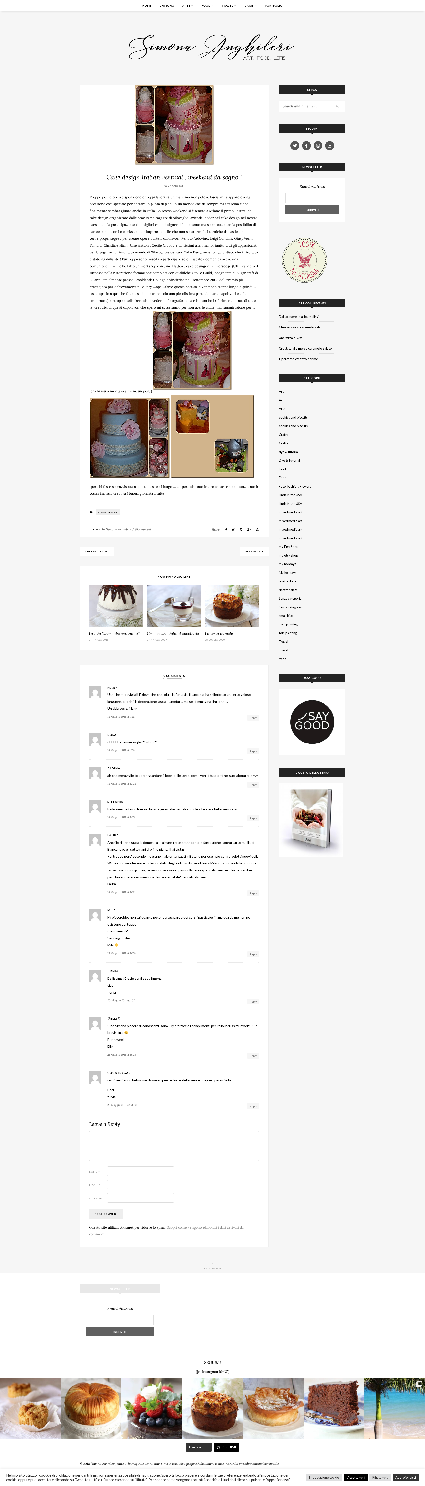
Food (206, 5)
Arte (186, 5)
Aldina (113, 768)
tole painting (288, 633)
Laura (113, 835)
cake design (107, 512)
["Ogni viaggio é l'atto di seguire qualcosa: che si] (394, 1408)
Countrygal (118, 1072)
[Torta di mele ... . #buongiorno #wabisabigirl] (212, 1408)
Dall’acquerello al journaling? (299, 317)
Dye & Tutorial (289, 460)
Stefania (115, 801)
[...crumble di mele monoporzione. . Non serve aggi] (30, 1408)
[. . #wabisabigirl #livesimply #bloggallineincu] (151, 1408)
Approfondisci (405, 1477)
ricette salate (288, 590)
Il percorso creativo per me (298, 359)
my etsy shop (288, 555)
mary (112, 687)
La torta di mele (219, 633)
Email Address (312, 186)
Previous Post (98, 551)
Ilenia (113, 971)
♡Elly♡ (114, 1018)
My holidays (287, 572)
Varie (249, 5)
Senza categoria (290, 598)
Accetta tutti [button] (356, 1477)
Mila (111, 910)
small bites (286, 616)
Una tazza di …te (290, 338)
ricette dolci (287, 581)
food (282, 469)
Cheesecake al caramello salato (301, 327)
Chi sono (167, 5)
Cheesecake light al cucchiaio (173, 633)
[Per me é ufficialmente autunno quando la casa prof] (273, 1408)
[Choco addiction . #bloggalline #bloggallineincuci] (334, 1408)
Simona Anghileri (118, 529)
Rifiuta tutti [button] (380, 1477)
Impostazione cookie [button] (324, 1477)
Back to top (212, 1268)
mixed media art (290, 512)
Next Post (253, 551)
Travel (227, 5)
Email (94, 1184)
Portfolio (274, 5)
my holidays (287, 564)
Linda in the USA (290, 495)
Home (147, 5)
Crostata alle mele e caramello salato (305, 348)
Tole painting (288, 624)
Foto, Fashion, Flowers (295, 486)
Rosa (112, 734)
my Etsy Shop (288, 547)
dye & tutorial (289, 452)
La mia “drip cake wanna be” (114, 633)
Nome (94, 1171)
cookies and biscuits (293, 417)
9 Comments (144, 529)
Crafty (283, 435)
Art (281, 391)
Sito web (95, 1198)
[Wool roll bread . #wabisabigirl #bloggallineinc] (91, 1408)
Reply (253, 717)
